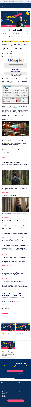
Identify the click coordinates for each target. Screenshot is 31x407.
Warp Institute (18, 392)
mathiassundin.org (9, 310)
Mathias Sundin (12, 36)
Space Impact (3, 395)
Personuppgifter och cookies (20, 391)
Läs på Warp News (5, 192)
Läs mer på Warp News (6, 230)
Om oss (18, 383)
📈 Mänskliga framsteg (5, 391)
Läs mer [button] (20, 1)
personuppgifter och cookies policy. (20, 373)
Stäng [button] (28, 1)
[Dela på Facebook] (10, 41)
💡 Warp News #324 (20, 333)
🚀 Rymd (3, 394)
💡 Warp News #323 (5, 351)
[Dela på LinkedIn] (16, 41)
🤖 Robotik (3, 393)
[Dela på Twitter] (5, 41)
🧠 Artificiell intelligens (5, 383)
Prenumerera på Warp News (15, 370)
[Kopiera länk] (26, 41)
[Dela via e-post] (21, 41)
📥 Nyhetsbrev (5, 313)
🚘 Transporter (4, 396)
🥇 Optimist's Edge (4, 392)
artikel (23, 118)
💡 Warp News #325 (5, 333)
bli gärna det (15, 301)
